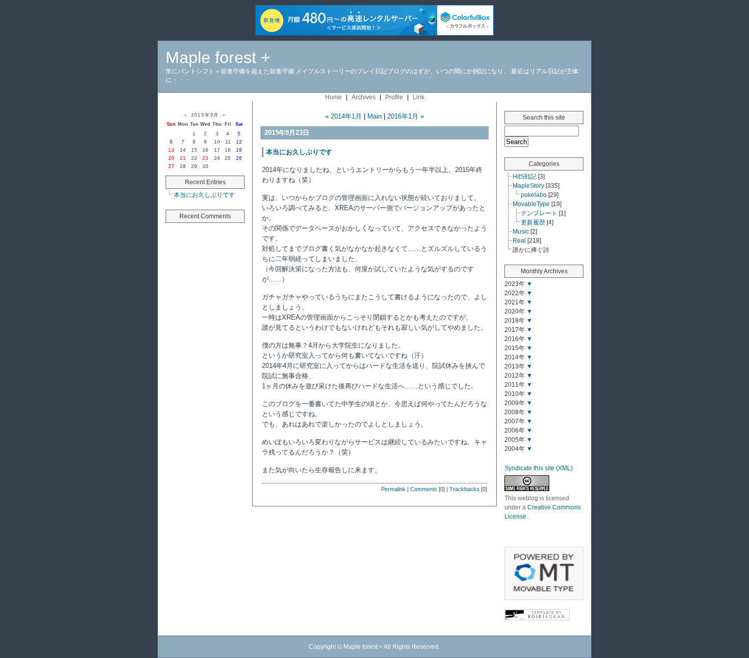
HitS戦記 (525, 176)
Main (374, 116)
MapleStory (528, 185)
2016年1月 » (405, 116)
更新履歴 (533, 222)
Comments (423, 489)
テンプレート (539, 213)
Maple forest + (218, 57)
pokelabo (534, 194)
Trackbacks (464, 489)
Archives (364, 97)
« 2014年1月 (343, 116)
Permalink (393, 489)
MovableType (531, 204)
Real (519, 240)
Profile (394, 97)
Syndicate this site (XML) (538, 468)
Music (521, 231)
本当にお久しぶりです (204, 194)
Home (333, 97)
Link (418, 97)
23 (205, 158)
